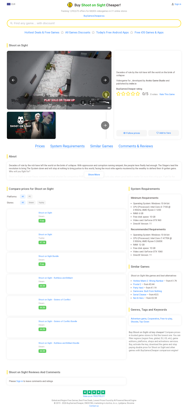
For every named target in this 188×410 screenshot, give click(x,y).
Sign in (178, 4)
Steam (31, 202)
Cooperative (153, 318)
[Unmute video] (59, 80)
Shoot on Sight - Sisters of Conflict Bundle (58, 321)
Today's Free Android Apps (112, 32)
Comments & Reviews (135, 146)
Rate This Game (167, 94)
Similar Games (101, 146)
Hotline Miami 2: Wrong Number (148, 281)
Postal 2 (137, 284)
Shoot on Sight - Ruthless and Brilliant (56, 278)
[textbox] (96, 23)
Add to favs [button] (165, 133)
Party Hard (138, 287)
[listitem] (31, 125)
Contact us (94, 406)
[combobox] (96, 23)
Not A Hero (138, 298)
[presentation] (105, 125)
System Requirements (67, 146)
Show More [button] (94, 174)
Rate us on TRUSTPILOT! (94, 396)
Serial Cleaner (139, 294)
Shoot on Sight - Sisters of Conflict (54, 299)
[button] (13, 80)
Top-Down (144, 321)
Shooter (134, 321)
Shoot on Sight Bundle (49, 256)
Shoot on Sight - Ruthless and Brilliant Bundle (59, 343)
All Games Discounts (77, 32)
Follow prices (133, 133)
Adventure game (139, 318)
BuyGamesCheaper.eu (94, 16)
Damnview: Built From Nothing (147, 291)
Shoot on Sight (45, 213)
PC (30, 196)
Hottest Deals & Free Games (41, 32)
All (23, 196)
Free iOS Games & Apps (149, 32)
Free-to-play (166, 318)
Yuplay (41, 202)
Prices (40, 146)
